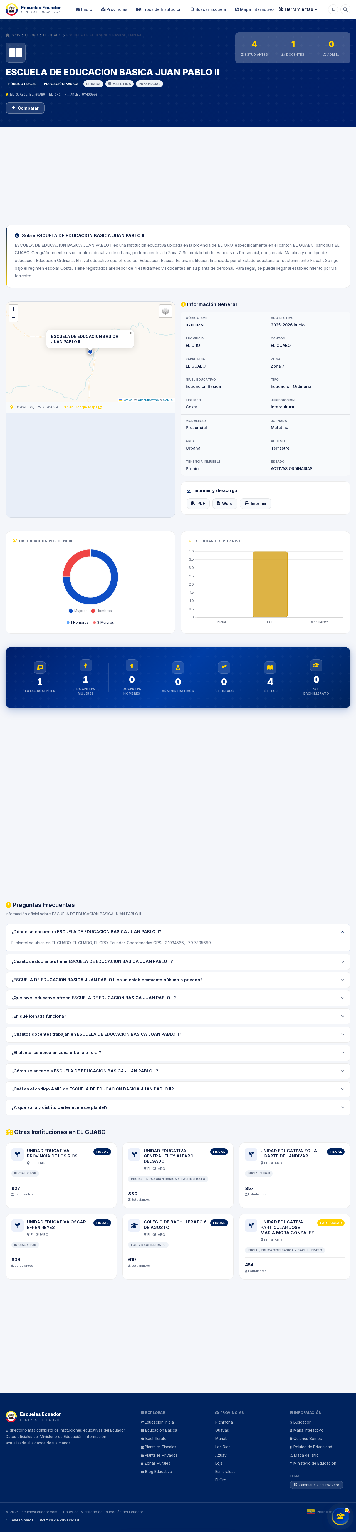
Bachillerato (156, 1438)
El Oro (220, 1480)
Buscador (302, 1422)
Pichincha (224, 1422)
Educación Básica (161, 1430)
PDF (201, 503)
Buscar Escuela (210, 9)
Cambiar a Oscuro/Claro (319, 1485)
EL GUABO (52, 35)
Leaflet (127, 399)
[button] (90, 352)
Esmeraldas (225, 1471)
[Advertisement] (178, 173)
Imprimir (259, 503)
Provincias (116, 9)
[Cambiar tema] (333, 9)
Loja (219, 1463)
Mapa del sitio (306, 1455)
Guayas (222, 1430)
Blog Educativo (158, 1471)
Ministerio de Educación (314, 1463)
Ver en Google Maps (80, 407)
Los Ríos (223, 1447)
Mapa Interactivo (256, 9)
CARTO (168, 399)
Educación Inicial (160, 1422)
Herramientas (299, 9)
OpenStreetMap (148, 399)
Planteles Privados (161, 1455)
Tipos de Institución (161, 9)
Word (227, 503)
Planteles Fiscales (160, 1447)
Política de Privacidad (312, 1447)
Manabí (221, 1438)
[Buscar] (345, 9)
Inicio (86, 9)
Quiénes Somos (307, 1438)
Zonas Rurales (157, 1463)
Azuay (221, 1455)
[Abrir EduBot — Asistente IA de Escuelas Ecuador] (340, 1516)
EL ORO (31, 35)
